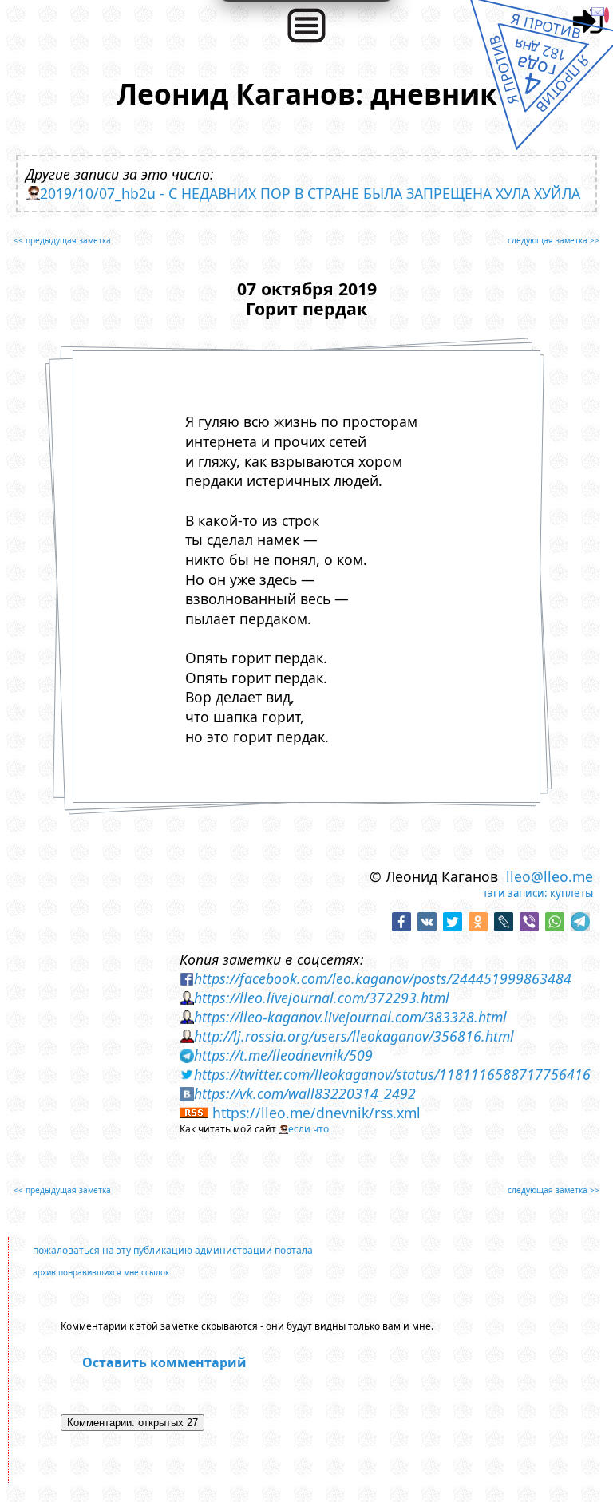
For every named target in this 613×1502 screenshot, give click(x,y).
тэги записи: (515, 893)
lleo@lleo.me (549, 876)
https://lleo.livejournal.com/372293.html (321, 997)
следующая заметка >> (553, 240)
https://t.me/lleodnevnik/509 (283, 1055)
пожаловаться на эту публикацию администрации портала (173, 1250)
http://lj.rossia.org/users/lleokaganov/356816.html (354, 1035)
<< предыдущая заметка (62, 240)
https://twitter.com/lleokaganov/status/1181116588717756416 (392, 1074)
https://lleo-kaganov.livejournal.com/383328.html (350, 1016)
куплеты (571, 893)
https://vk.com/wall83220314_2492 (305, 1093)
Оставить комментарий (164, 1362)
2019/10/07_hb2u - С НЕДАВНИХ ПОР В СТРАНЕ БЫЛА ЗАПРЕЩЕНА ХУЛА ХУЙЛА (310, 193)
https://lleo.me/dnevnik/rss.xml (316, 1112)
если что (308, 1129)
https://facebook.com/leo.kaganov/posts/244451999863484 (382, 978)
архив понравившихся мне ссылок (101, 1272)
